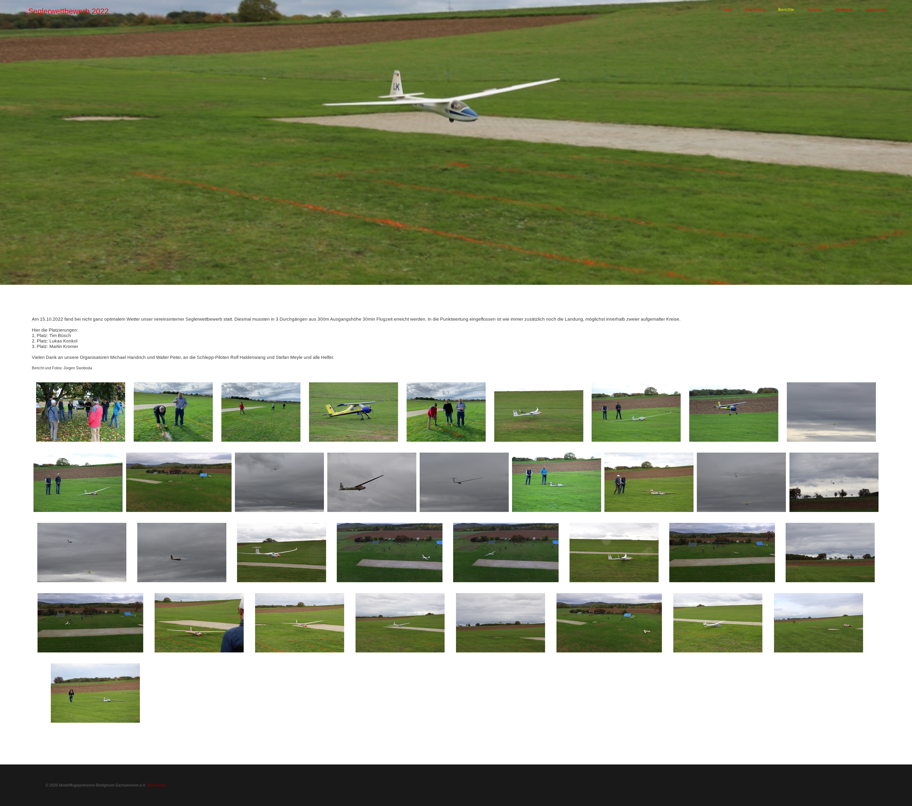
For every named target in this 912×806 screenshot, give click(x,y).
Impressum (876, 10)
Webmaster (156, 785)
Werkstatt (844, 10)
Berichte (786, 10)
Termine (814, 10)
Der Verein (755, 10)
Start (727, 10)
